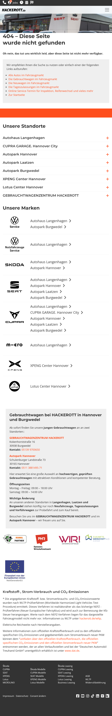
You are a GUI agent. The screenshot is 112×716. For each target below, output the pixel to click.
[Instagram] (87, 696)
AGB (87, 675)
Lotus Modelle (37, 682)
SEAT (5, 672)
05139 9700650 (31, 449)
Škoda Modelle (37, 669)
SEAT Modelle (37, 675)
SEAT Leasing (64, 672)
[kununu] (107, 696)
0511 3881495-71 (32, 467)
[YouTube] (82, 696)
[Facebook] (77, 696)
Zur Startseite (16, 95)
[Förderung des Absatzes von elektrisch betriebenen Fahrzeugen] (14, 571)
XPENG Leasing (65, 675)
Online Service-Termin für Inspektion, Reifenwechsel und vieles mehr (50, 91)
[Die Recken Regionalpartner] (15, 539)
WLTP (88, 679)
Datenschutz (22, 695)
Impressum (8, 695)
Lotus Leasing (65, 679)
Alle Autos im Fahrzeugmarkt (26, 75)
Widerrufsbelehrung (95, 682)
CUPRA (6, 669)
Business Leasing (66, 682)
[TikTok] (92, 696)
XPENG (6, 675)
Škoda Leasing (65, 665)
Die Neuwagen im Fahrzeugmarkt (28, 83)
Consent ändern (38, 695)
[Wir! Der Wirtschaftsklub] (70, 540)
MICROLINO (9, 682)
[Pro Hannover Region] (42, 542)
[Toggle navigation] (107, 9)
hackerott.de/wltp (90, 618)
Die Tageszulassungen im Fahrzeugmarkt (33, 87)
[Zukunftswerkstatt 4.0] (97, 538)
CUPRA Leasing (65, 669)
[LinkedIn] (97, 696)
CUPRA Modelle (38, 672)
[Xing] (102, 696)
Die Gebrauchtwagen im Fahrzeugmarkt (32, 79)
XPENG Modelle (38, 679)
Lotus (5, 679)
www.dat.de (72, 650)
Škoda (6, 665)
